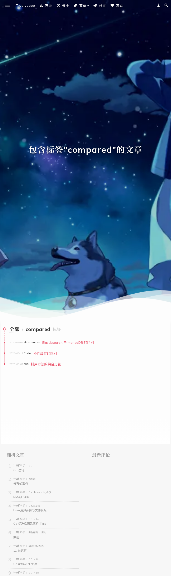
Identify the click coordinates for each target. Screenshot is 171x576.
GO (30, 465)
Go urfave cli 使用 (25, 564)
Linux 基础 (34, 505)
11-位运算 (20, 550)
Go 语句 (18, 470)
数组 (43, 532)
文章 (82, 5)
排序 (26, 364)
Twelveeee (25, 5)
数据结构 (33, 532)
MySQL (47, 492)
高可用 (32, 478)
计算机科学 (19, 465)
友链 (119, 5)
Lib (37, 519)
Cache (27, 353)
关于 (65, 5)
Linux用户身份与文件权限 (30, 510)
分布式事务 (20, 483)
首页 (48, 5)
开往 (102, 5)
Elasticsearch (32, 342)
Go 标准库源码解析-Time (29, 523)
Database (34, 492)
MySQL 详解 (21, 497)
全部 (14, 329)
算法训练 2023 (36, 545)
